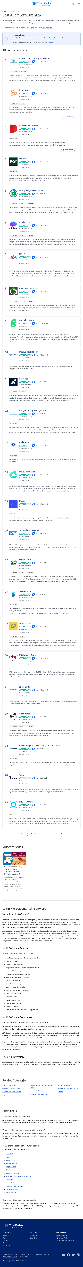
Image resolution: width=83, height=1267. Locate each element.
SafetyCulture (25, 560)
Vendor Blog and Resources (65, 1240)
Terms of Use (7, 1254)
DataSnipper (24, 379)
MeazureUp (9, 1157)
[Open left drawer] (4, 4)
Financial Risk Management (11, 1092)
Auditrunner (10, 1180)
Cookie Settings (24, 1257)
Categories (11, 11)
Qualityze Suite (10, 1160)
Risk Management (64, 1085)
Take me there (47, 28)
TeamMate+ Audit (12, 1163)
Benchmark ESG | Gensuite (14, 1186)
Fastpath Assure (11, 1167)
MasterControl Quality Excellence (34, 58)
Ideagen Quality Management (32, 410)
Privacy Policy (26, 1254)
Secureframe (25, 591)
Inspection (5, 1095)
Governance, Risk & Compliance (12, 1088)
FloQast (22, 159)
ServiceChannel (26, 802)
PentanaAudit (10, 1183)
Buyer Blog (33, 1238)
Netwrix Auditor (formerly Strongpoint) (18, 1176)
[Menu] (79, 4)
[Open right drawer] (73, 4)
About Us (6, 1236)
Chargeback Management (38, 1094)
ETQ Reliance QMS (27, 655)
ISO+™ (22, 254)
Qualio (22, 501)
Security (16, 1254)
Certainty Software (12, 1189)
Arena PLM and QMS (28, 288)
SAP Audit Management (30, 530)
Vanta (21, 775)
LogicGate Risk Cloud (12, 1173)
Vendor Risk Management (38, 1091)
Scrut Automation (27, 472)
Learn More (69, 117)
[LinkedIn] (78, 1254)
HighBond (9, 1170)
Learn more (51, 42)
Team (5, 1238)
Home (4, 11)
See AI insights (23, 67)
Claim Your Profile (62, 1238)
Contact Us (6, 1245)
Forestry (60, 1092)
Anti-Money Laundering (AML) (68, 1088)
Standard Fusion (11, 1193)
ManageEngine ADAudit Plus (32, 191)
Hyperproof (24, 90)
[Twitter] (73, 1254)
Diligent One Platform (29, 126)
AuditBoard (24, 442)
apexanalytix (24, 687)
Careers (5, 1240)
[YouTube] (63, 1254)
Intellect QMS (25, 222)
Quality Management (9, 1085)
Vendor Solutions (61, 1236)
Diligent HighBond (67, 150)
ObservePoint (25, 623)
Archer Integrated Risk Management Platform (39, 746)
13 (55, 833)
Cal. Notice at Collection (41, 1254)
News (5, 1243)
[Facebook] (68, 1254)
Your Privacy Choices (10, 1257)
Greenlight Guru (26, 320)
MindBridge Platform (28, 352)
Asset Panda (24, 714)
